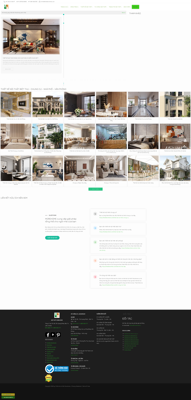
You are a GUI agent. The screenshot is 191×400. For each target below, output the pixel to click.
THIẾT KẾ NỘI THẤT (52, 237)
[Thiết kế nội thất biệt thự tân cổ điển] (79, 136)
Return (123, 12)
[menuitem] (64, 7)
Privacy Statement (77, 386)
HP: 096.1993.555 (32, 1)
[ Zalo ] (3, 394)
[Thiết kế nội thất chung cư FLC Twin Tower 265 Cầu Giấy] (111, 104)
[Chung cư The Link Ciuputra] (111, 168)
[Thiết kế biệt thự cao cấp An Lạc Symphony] (79, 104)
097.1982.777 (48, 327)
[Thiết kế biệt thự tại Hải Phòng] (143, 104)
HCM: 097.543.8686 (21, 1)
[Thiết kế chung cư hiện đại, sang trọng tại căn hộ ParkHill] (16, 168)
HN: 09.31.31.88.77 (10, 1)
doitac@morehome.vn (135, 325)
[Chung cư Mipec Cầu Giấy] (79, 168)
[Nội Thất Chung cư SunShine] (16, 136)
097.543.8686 (74, 345)
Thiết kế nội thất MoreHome (62, 386)
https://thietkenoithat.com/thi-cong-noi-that (114, 285)
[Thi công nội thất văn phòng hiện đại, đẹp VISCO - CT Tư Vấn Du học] (111, 136)
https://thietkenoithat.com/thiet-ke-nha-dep (114, 266)
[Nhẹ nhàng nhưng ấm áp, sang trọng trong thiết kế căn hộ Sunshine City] (143, 136)
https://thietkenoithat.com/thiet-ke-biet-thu (111, 231)
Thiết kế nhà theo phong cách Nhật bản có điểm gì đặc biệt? (20, 58)
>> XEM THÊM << (95, 189)
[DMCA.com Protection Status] (48, 378)
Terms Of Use (86, 386)
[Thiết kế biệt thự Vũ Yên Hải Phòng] (16, 104)
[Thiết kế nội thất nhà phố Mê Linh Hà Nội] (175, 136)
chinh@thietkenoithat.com (47, 1)
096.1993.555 (74, 335)
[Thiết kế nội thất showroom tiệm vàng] (143, 168)
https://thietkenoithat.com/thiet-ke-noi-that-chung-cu (114, 217)
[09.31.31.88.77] (9, 397)
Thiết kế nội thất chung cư (131, 333)
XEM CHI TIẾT (8, 69)
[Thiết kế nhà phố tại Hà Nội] (175, 104)
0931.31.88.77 (75, 323)
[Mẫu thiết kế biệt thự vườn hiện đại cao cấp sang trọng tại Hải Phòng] (175, 168)
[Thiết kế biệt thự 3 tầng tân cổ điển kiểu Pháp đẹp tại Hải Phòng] (47, 136)
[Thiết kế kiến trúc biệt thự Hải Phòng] (47, 104)
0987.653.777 (57, 327)
